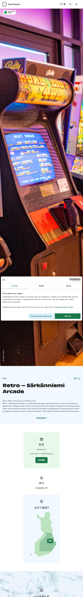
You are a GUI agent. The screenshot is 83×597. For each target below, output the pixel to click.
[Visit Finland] (11, 4)
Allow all (67, 316)
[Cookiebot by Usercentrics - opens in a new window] (71, 279)
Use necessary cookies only (41, 316)
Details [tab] (41, 286)
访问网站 (41, 460)
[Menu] (76, 4)
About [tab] (68, 286)
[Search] (70, 4)
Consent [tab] (14, 286)
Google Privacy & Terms (63, 307)
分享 (75, 378)
